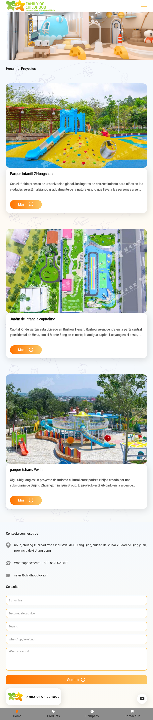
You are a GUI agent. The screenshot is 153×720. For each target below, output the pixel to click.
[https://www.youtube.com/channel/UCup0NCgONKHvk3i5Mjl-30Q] (142, 699)
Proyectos (28, 68)
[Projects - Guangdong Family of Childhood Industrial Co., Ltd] (31, 6)
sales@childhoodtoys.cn (31, 575)
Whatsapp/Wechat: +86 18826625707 (41, 563)
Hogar (10, 68)
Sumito (73, 679)
